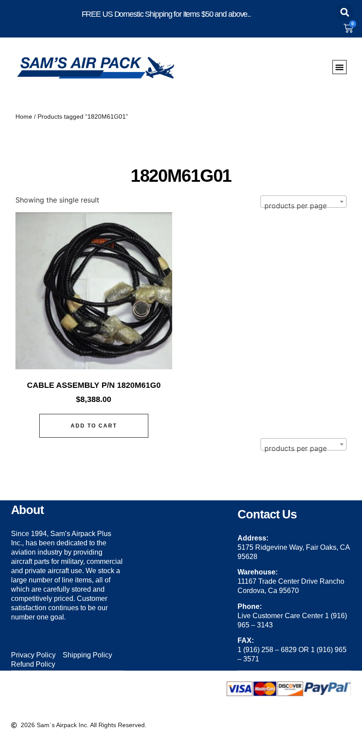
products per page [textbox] (295, 205)
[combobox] (303, 201)
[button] (345, 12)
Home (23, 116)
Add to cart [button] (94, 426)
